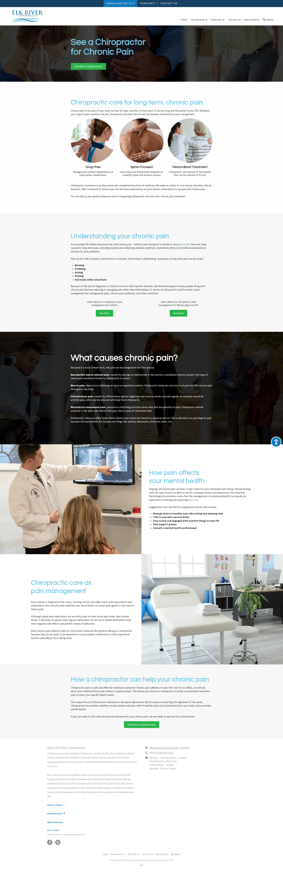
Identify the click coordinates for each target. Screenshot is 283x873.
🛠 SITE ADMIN (53, 830)
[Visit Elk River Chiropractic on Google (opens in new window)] (57, 842)
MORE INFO (147, 3)
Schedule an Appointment (88, 66)
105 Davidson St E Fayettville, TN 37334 (169, 747)
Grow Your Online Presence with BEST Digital (160, 860)
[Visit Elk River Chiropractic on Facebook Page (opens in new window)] (49, 842)
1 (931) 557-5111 (165, 752)
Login (141, 865)
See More (104, 313)
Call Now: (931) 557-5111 (120, 3)
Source (184, 244)
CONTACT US (168, 3)
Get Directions (55, 813)
